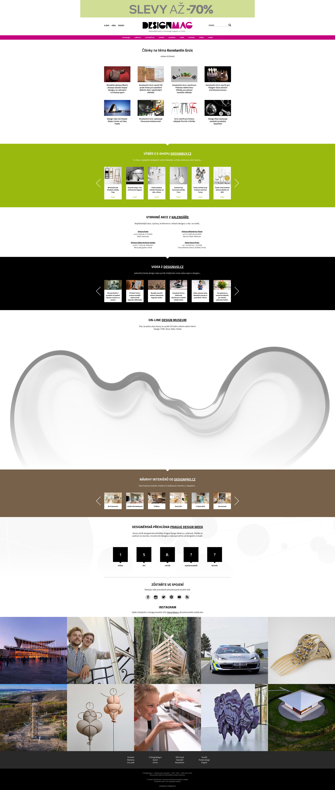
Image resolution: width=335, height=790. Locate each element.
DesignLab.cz (172, 786)
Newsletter (179, 762)
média (201, 37)
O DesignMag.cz (155, 757)
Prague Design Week (186, 526)
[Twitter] (163, 597)
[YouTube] (179, 597)
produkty (172, 37)
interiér (161, 37)
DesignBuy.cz (180, 153)
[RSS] (187, 597)
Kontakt (130, 757)
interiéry (121, 25)
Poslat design (204, 759)
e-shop (106, 25)
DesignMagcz (173, 612)
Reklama (130, 759)
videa (114, 25)
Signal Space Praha (192, 242)
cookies (185, 779)
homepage (126, 37)
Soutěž (204, 757)
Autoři (155, 759)
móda (182, 37)
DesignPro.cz (185, 479)
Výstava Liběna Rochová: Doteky (143, 242)
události (138, 37)
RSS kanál (180, 757)
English (204, 762)
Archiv (155, 762)
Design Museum (174, 319)
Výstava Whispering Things (192, 231)
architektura (150, 37)
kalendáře (180, 217)
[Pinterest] (171, 597)
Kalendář (179, 759)
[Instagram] (155, 597)
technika (191, 37)
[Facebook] (148, 597)
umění (210, 37)
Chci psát (130, 762)
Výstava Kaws (143, 231)
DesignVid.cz (173, 266)
